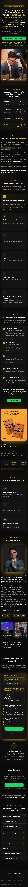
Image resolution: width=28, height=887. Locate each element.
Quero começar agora (14, 400)
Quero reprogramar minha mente (14, 38)
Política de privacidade (15, 877)
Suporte (22, 877)
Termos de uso (6, 877)
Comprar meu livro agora (14, 729)
